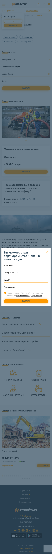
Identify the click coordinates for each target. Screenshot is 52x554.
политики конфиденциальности (29, 295)
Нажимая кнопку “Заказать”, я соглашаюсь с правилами (25, 294)
